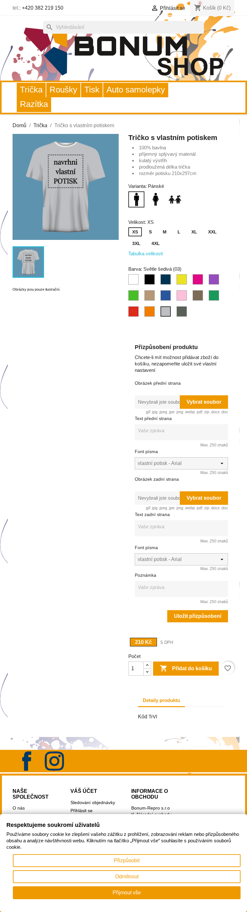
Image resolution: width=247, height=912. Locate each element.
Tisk (91, 89)
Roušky (63, 89)
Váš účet (83, 791)
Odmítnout (127, 876)
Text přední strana (153, 418)
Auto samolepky (135, 89)
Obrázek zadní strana (157, 479)
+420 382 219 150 (42, 8)
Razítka (34, 104)
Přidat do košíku (186, 668)
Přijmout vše (127, 892)
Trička (31, 89)
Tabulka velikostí (145, 253)
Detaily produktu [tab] (161, 700)
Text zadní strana (152, 514)
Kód (142, 716)
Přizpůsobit (127, 860)
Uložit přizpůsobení (197, 616)
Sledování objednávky (92, 802)
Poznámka (145, 575)
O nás (19, 808)
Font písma (146, 451)
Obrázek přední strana (158, 383)
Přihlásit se (81, 810)
